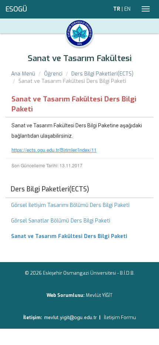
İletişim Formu (120, 317)
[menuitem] (79, 236)
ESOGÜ (16, 9)
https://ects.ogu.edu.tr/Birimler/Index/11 (54, 149)
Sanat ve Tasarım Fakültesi (80, 58)
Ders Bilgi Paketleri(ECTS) (102, 73)
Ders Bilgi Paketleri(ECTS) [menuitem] (50, 189)
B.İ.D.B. (127, 273)
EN (127, 9)
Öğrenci (53, 73)
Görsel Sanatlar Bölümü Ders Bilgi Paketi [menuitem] (60, 220)
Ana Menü (23, 73)
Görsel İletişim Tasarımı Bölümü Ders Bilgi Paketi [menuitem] (70, 205)
